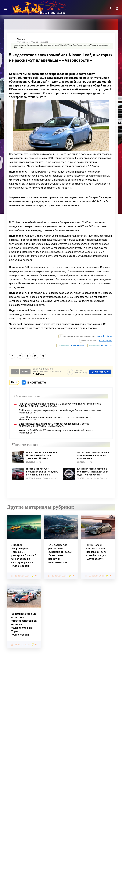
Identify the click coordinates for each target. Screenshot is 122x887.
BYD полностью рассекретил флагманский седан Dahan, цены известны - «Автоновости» (60, 553)
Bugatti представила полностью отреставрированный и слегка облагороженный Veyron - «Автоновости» (23, 624)
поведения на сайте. (78, 346)
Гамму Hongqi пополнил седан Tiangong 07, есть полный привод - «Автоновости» (96, 551)
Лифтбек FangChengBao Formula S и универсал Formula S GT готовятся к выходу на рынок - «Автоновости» (23, 555)
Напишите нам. (106, 346)
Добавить (81, 372)
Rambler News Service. (104, 336)
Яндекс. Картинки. (105, 341)
